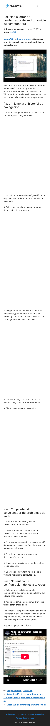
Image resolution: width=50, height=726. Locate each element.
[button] (37, 5)
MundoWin (8, 39)
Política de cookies (36, 714)
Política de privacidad (25, 718)
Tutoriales (27, 690)
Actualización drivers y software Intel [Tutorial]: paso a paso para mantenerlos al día (24, 697)
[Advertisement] (25, 145)
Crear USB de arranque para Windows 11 (26, 705)
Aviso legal (10, 714)
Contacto (22, 714)
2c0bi (13, 32)
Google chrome (23, 39)
